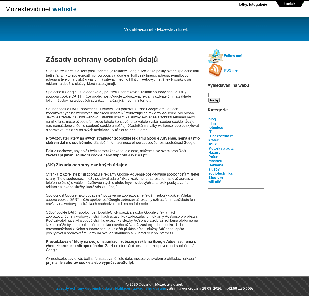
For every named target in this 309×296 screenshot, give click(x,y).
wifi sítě (214, 181)
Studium (215, 177)
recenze (215, 160)
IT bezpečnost (220, 135)
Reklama (215, 165)
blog (212, 119)
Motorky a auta (221, 148)
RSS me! (231, 70)
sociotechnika (220, 173)
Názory (214, 152)
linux (212, 144)
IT (210, 131)
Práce (213, 156)
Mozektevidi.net (41, 9)
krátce (213, 139)
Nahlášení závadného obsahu (140, 288)
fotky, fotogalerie (253, 4)
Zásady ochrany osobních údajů (84, 288)
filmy (212, 123)
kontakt (290, 3)
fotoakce (215, 127)
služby (214, 169)
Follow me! (232, 55)
